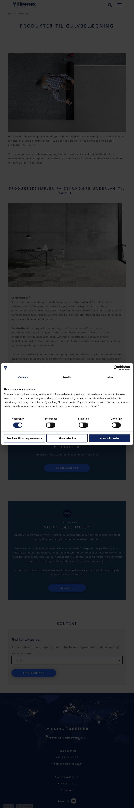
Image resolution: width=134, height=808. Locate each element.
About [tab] (110, 377)
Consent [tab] (23, 377)
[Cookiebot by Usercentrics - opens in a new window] (116, 367)
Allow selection (67, 438)
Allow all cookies (109, 438)
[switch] (50, 425)
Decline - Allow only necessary (24, 438)
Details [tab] (67, 377)
